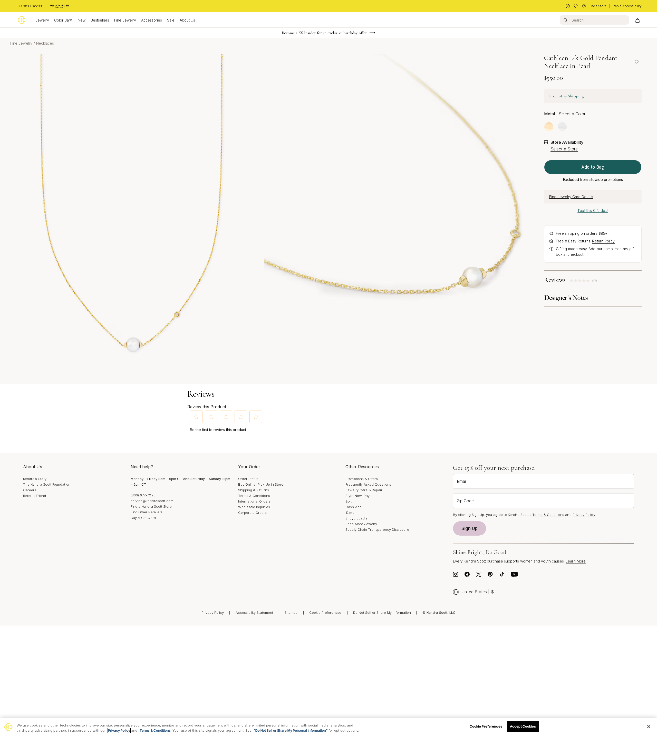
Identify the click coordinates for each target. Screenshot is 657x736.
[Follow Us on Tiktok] (501, 576)
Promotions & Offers (361, 479)
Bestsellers (100, 20)
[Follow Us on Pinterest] (490, 576)
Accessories (151, 20)
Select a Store (564, 148)
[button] (196, 416)
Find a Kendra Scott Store (151, 506)
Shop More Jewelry (361, 524)
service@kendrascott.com (152, 501)
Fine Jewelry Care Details (571, 197)
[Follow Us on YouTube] (514, 576)
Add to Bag (592, 167)
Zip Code (465, 500)
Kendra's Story (34, 479)
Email (462, 481)
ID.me (349, 512)
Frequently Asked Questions (368, 484)
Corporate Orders (252, 512)
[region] (328, 727)
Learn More (576, 561)
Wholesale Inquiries (254, 507)
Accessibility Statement (254, 612)
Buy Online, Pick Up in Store (261, 484)
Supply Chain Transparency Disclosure (377, 529)
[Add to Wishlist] (636, 62)
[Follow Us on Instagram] (455, 576)
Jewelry (42, 20)
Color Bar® (63, 20)
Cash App (353, 507)
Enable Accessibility (627, 6)
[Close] (648, 726)
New (81, 20)
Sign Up (469, 528)
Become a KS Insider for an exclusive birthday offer (324, 32)
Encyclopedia (356, 518)
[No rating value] (580, 280)
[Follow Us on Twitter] (478, 576)
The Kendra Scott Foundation (46, 484)
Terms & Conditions (254, 496)
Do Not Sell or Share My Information (382, 612)
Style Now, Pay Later (362, 496)
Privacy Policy (584, 515)
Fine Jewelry (125, 20)
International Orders (254, 501)
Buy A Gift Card (143, 518)
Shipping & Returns (253, 490)
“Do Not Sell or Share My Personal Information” (290, 730)
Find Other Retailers (146, 512)
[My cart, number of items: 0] (637, 20)
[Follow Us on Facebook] (467, 576)
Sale (171, 20)
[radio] (549, 126)
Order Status (248, 479)
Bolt (348, 501)
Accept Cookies (523, 726)
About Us (187, 20)
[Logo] (21, 20)
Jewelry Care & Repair (363, 490)
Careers (29, 490)
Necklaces (45, 43)
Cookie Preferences (325, 612)
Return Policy (603, 241)
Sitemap (291, 612)
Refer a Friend (34, 496)
